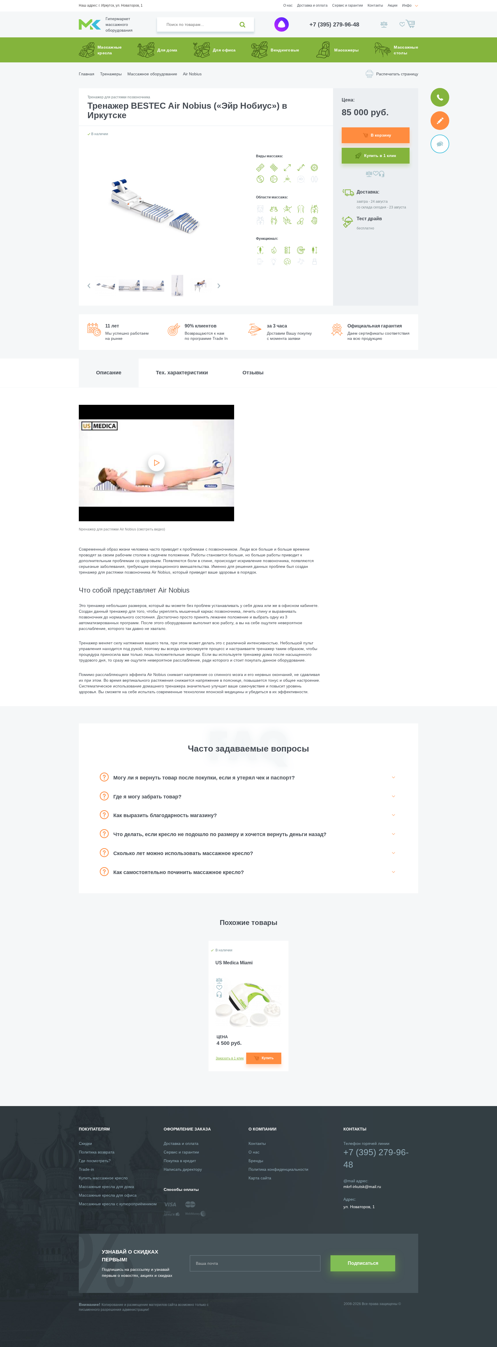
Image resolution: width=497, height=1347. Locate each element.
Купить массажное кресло (103, 1178)
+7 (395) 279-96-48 (334, 24)
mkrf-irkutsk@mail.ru (362, 1186)
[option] (105, 290)
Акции (392, 5)
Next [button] (218, 285)
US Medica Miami (234, 962)
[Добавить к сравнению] (369, 173)
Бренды (255, 1160)
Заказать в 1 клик (230, 1058)
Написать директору (183, 1169)
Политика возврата (96, 1152)
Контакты (375, 5)
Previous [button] (88, 285)
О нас (288, 5)
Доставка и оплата (312, 5)
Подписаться (363, 1263)
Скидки (85, 1143)
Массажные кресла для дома (106, 1186)
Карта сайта (259, 1178)
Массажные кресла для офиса (108, 1195)
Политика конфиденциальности (278, 1169)
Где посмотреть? (95, 1160)
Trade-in (86, 1169)
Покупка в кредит (180, 1160)
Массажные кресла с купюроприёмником (118, 1204)
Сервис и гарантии (347, 5)
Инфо (407, 5)
